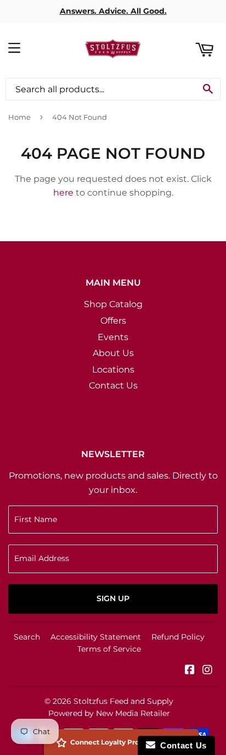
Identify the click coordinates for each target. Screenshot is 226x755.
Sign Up (113, 598)
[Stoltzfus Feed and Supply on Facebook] (190, 670)
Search (27, 636)
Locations (113, 369)
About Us (113, 353)
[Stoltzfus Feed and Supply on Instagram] (207, 670)
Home (19, 117)
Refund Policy (178, 636)
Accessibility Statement (95, 636)
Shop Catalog (113, 304)
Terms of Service (109, 649)
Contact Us (113, 385)
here (63, 192)
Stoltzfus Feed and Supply (123, 701)
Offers (113, 320)
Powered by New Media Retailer (109, 713)
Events (113, 337)
